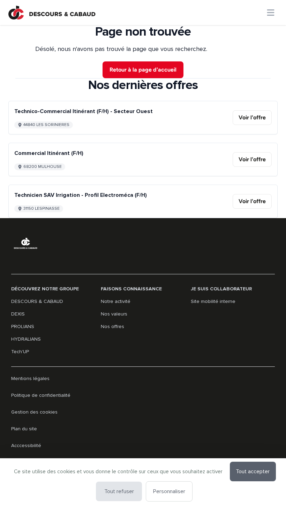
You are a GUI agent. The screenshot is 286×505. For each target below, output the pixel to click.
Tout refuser (119, 491)
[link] (252, 117)
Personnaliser (169, 491)
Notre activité (115, 301)
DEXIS (18, 314)
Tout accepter (253, 471)
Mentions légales (30, 378)
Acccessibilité (26, 445)
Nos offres (112, 326)
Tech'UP (20, 352)
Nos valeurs (114, 314)
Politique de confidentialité (40, 395)
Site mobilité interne (213, 301)
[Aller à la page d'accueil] (52, 13)
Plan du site (24, 429)
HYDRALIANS (26, 339)
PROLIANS (22, 326)
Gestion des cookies (34, 412)
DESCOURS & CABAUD (37, 301)
